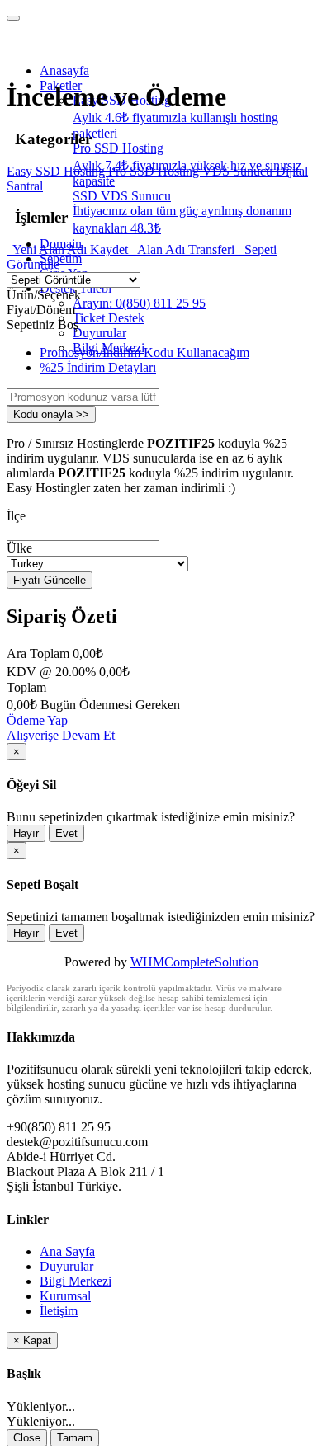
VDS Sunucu (239, 171)
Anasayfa (64, 70)
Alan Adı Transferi (184, 249)
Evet (66, 833)
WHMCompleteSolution (194, 962)
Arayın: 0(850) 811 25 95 (139, 303)
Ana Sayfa (67, 1251)
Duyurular (99, 333)
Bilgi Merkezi (75, 1281)
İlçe (16, 516)
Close (26, 1438)
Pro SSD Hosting (155, 171)
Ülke (19, 548)
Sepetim (61, 259)
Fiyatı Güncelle (49, 580)
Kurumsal (65, 1296)
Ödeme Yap (37, 720)
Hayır (26, 833)
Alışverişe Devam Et (61, 735)
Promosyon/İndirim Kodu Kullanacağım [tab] (144, 353)
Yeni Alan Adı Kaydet (69, 249)
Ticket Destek (108, 318)
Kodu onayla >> (51, 414)
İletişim (59, 1311)
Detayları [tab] (98, 367)
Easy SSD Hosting (57, 171)
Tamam (74, 1438)
